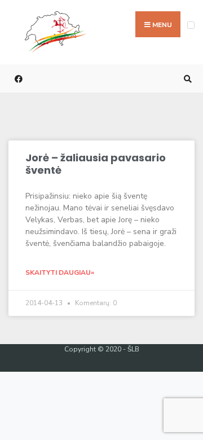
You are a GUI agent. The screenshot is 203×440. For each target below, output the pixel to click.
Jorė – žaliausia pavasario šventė (95, 164)
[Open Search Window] (186, 79)
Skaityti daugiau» (59, 272)
